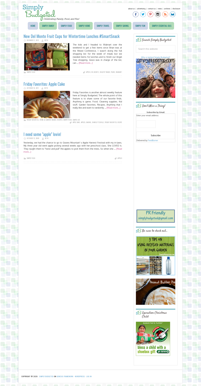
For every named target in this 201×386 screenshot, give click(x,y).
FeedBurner (153, 140)
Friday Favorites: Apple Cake (44, 84)
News (160, 9)
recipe (120, 122)
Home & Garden (45, 120)
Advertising (141, 9)
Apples (88, 72)
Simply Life (76, 120)
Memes (54, 120)
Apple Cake (76, 122)
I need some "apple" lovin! (42, 134)
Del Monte (95, 72)
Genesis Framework (65, 376)
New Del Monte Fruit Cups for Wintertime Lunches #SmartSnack (72, 36)
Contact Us (152, 9)
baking (88, 122)
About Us (131, 9)
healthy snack (105, 72)
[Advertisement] (156, 163)
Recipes (59, 120)
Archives (167, 9)
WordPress (80, 376)
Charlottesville (98, 122)
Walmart (119, 72)
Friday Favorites (33, 120)
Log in (89, 376)
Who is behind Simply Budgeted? (155, 57)
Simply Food (31, 72)
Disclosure (176, 9)
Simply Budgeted (51, 12)
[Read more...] (86, 63)
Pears (113, 72)
